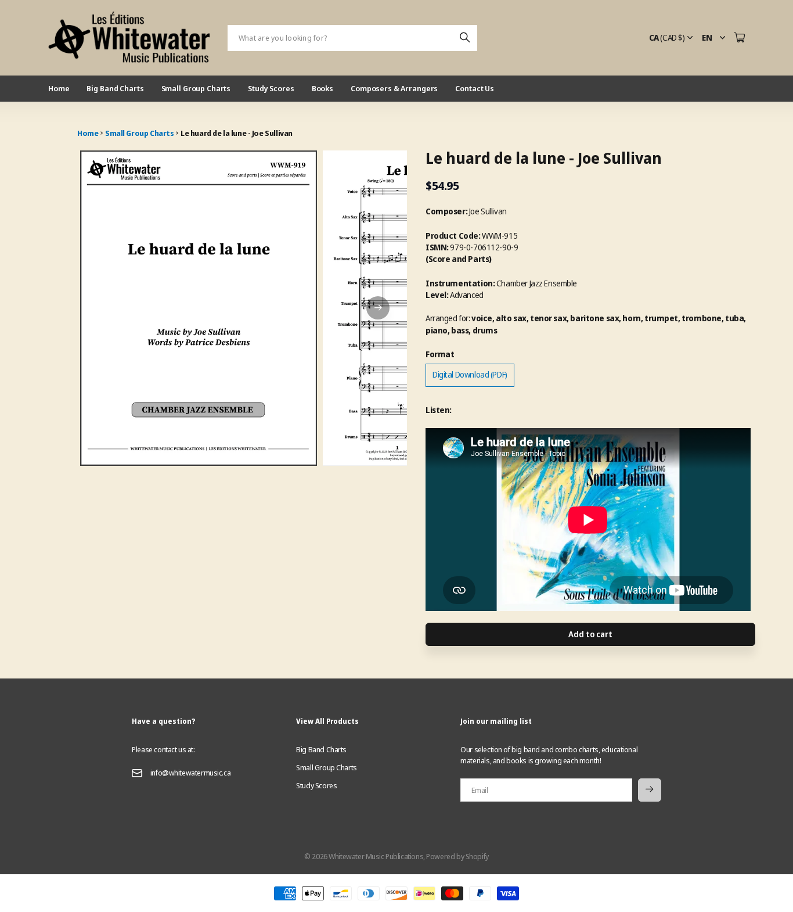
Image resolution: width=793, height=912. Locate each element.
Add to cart (590, 634)
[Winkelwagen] (739, 38)
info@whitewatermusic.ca (190, 772)
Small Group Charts (196, 88)
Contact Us (474, 88)
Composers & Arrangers (394, 88)
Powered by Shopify (457, 856)
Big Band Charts (114, 88)
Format (440, 354)
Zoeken (465, 38)
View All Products (327, 721)
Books (322, 88)
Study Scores (271, 88)
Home (58, 88)
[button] (378, 308)
